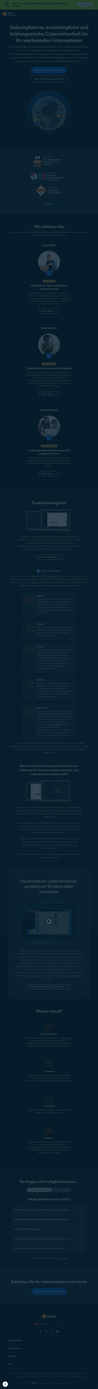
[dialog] (49, 694)
